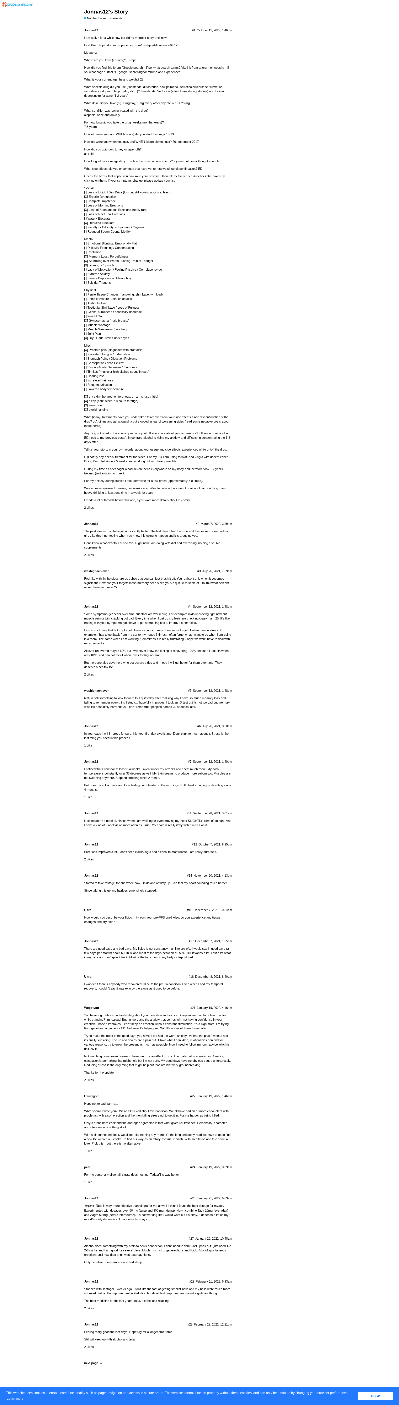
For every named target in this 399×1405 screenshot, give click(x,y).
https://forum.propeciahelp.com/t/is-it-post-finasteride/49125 (139, 45)
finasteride (116, 18)
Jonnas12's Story (106, 12)
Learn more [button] (15, 1398)
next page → (93, 1363)
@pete (89, 1205)
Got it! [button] (375, 1396)
